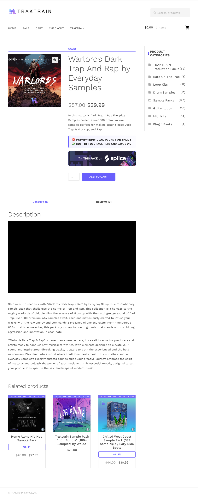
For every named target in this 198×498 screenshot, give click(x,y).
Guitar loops (162, 108)
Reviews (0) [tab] (104, 201)
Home (12, 28)
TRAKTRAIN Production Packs (166, 67)
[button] (55, 60)
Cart (39, 28)
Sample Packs (163, 100)
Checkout (56, 28)
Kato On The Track (167, 77)
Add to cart (98, 176)
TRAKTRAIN (77, 28)
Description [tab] (40, 201)
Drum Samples (164, 92)
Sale (25, 28)
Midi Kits (159, 116)
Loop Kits (160, 84)
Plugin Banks (162, 124)
